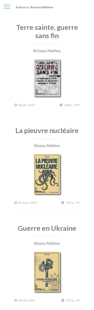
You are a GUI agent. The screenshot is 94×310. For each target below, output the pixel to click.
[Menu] (7, 6)
